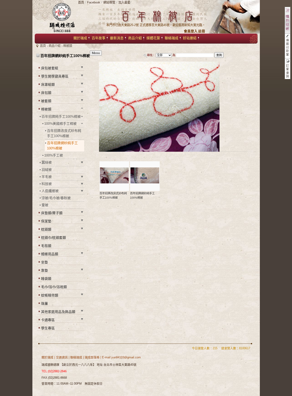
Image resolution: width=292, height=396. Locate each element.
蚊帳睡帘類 (49, 295)
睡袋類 (46, 279)
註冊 (201, 31)
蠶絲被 (47, 162)
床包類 (46, 93)
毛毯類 (46, 246)
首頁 (43, 45)
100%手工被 (53, 155)
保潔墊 (46, 221)
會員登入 (191, 31)
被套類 (46, 101)
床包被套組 (49, 68)
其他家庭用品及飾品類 (58, 312)
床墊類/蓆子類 (52, 213)
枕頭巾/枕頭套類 (53, 238)
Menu (96, 53)
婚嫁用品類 (49, 254)
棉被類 (67, 45)
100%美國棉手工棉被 (60, 123)
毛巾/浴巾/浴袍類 (54, 287)
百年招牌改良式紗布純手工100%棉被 (64, 133)
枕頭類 (46, 229)
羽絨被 (47, 170)
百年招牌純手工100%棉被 (61, 116)
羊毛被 (47, 177)
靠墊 (44, 270)
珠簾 (44, 303)
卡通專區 (48, 320)
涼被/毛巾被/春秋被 (56, 198)
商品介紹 (54, 45)
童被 (45, 205)
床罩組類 (48, 84)
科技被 (47, 184)
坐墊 (44, 262)
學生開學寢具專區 (54, 76)
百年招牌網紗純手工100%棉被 (62, 145)
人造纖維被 (50, 191)
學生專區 (48, 328)
